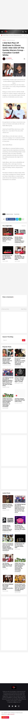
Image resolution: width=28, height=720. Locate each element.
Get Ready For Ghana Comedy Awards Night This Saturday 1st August (20, 527)
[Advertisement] (14, 15)
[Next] (26, 35)
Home (4, 40)
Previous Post (5, 309)
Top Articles (16, 214)
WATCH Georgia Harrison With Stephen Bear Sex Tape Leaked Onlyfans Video (7, 360)
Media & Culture (11, 40)
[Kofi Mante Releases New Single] (8, 579)
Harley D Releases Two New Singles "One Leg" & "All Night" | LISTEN (13, 35)
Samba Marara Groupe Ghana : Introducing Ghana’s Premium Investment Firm (19, 239)
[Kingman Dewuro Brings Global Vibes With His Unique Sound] (8, 499)
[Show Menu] (2, 32)
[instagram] (19, 706)
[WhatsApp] (20, 219)
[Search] (26, 32)
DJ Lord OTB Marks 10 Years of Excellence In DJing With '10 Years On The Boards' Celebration (20, 361)
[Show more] (23, 219)
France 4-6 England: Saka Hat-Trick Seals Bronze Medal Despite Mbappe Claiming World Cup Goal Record (8, 547)
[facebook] (9, 706)
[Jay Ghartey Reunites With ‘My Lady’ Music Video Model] (8, 558)
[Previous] (24, 35)
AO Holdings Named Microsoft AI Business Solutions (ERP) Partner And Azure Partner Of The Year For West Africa (8, 381)
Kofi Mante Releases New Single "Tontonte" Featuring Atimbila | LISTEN (8, 587)
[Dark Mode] (23, 32)
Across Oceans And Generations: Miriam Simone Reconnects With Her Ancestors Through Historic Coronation (20, 587)
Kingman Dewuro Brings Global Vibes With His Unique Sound (8, 239)
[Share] (24, 59)
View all (23, 225)
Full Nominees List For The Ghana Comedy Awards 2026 (7, 257)
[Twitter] (17, 219)
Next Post (23, 309)
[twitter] (12, 706)
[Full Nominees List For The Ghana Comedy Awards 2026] (20, 538)
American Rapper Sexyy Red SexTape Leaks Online (20, 400)
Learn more (10, 714)
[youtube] (15, 706)
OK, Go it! (5, 717)
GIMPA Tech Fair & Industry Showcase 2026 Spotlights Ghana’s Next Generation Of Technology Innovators (8, 402)
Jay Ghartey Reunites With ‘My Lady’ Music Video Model (19, 257)
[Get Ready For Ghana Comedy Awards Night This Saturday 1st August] (20, 520)
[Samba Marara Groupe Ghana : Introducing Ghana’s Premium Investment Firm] (8, 520)
